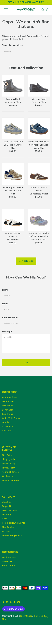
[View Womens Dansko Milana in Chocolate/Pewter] (39, 174)
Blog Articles (8, 527)
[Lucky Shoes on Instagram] (7, 602)
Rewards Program (10, 480)
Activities (6, 430)
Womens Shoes (9, 397)
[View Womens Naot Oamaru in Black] (13, 86)
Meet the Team (9, 510)
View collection (26, 261)
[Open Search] (42, 9)
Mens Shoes (8, 401)
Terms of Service (10, 472)
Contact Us (7, 476)
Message (7, 331)
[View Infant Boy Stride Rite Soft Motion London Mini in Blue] (39, 128)
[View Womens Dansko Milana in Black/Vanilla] (13, 220)
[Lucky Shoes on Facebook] (3, 602)
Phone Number (10, 317)
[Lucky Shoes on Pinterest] (10, 602)
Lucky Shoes (26, 616)
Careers (6, 531)
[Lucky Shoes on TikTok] (14, 602)
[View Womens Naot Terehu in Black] (39, 86)
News (4, 518)
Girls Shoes (7, 405)
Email (5, 303)
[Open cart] (47, 9)
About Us (6, 502)
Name (5, 290)
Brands (5, 422)
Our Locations (9, 557)
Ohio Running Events (12, 535)
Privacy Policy (8, 467)
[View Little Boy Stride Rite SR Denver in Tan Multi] (13, 174)
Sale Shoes (7, 414)
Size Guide (7, 455)
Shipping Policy (9, 459)
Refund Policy (8, 463)
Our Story (6, 514)
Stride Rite (7, 561)
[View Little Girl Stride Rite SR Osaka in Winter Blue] (13, 128)
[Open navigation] (7, 9)
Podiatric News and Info (13, 523)
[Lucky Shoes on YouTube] (18, 602)
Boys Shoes (7, 410)
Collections (7, 426)
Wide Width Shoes (11, 418)
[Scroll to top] (46, 617)
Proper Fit (7, 506)
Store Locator (9, 565)
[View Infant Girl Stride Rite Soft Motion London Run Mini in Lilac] (39, 220)
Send (26, 362)
